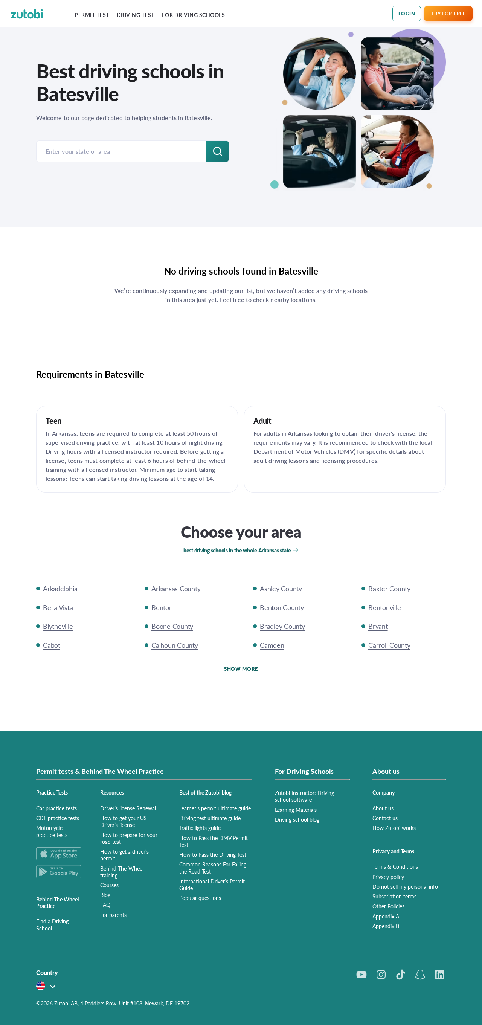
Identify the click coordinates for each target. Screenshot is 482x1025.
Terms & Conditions (395, 866)
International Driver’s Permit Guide (212, 884)
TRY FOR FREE (448, 13)
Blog (105, 894)
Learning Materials (296, 809)
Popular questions (200, 897)
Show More (241, 668)
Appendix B (385, 926)
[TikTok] (401, 975)
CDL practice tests (57, 818)
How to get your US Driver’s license (123, 821)
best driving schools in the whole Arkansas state (237, 550)
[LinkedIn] (440, 975)
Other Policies (388, 906)
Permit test (92, 15)
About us (383, 808)
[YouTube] (361, 975)
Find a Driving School (52, 924)
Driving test (135, 15)
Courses (109, 885)
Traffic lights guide (200, 827)
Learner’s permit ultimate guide (215, 808)
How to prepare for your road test (128, 838)
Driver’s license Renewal (128, 808)
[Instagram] (381, 975)
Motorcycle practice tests (51, 831)
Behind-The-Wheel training (121, 872)
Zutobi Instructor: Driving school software (304, 796)
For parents (113, 914)
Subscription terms (394, 896)
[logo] (27, 14)
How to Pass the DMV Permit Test (213, 841)
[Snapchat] (420, 975)
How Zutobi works (394, 827)
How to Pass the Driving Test (212, 854)
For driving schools (193, 15)
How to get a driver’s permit (124, 855)
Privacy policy (388, 876)
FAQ (105, 904)
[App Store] (59, 853)
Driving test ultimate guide (210, 818)
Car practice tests (56, 808)
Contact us (385, 818)
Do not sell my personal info (405, 886)
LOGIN (406, 13)
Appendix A (385, 916)
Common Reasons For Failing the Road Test (212, 867)
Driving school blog (297, 819)
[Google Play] (59, 871)
